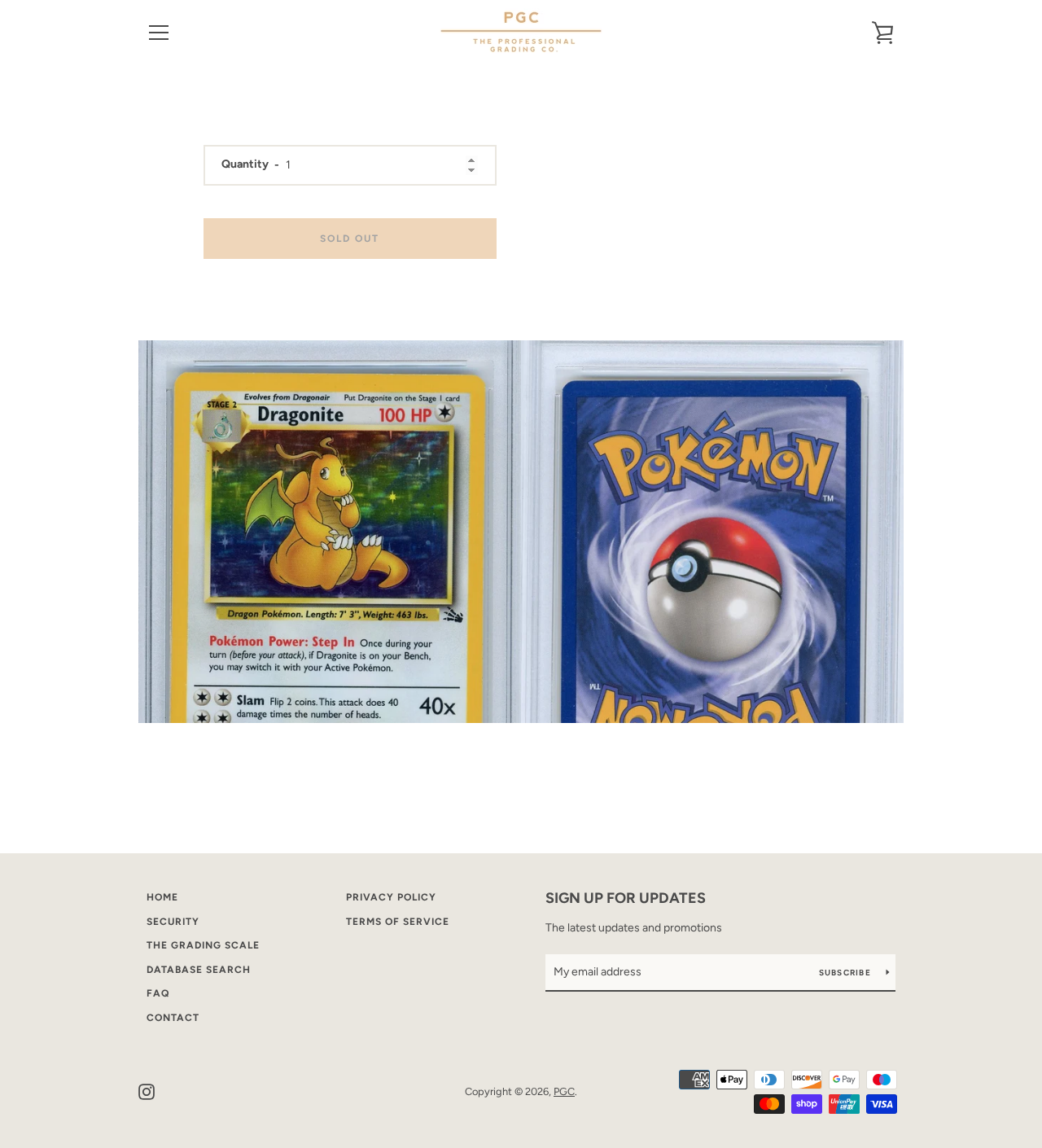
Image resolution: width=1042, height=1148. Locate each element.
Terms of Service (397, 921)
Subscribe (846, 972)
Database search (199, 969)
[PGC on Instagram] (146, 1090)
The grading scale (203, 945)
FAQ (158, 993)
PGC (564, 1091)
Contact (173, 1017)
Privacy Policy (391, 897)
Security (173, 921)
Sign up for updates (625, 898)
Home (162, 897)
